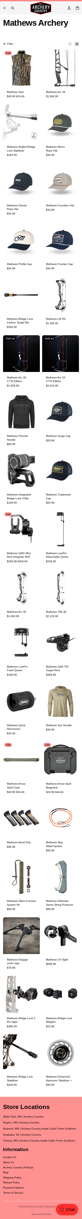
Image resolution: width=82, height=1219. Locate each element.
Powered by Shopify (53, 1206)
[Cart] (77, 8)
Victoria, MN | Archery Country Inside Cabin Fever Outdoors (39, 1140)
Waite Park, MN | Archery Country (23, 1116)
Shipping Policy (12, 1177)
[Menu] (4, 8)
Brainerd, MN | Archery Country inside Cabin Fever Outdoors (39, 1128)
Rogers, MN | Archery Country (21, 1122)
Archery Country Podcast (18, 1167)
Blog (5, 1172)
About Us (8, 1162)
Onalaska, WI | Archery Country (22, 1134)
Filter (10, 43)
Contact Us (9, 1157)
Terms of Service (13, 1192)
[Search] (12, 8)
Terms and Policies (41, 1214)
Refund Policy (11, 1182)
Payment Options (13, 1187)
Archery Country (34, 1206)
